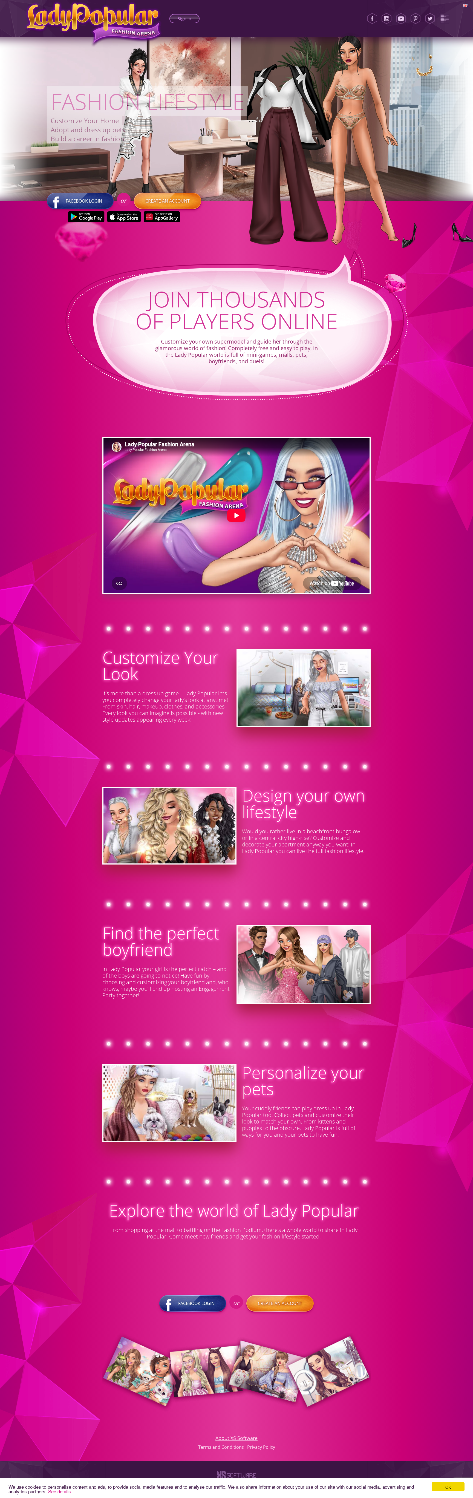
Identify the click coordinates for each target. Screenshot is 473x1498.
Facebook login (84, 201)
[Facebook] (372, 18)
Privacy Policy (261, 1447)
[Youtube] (401, 18)
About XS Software (236, 1438)
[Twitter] (430, 18)
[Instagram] (386, 18)
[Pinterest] (415, 18)
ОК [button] (448, 1486)
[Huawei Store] (161, 216)
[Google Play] (86, 216)
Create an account (167, 201)
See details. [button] (60, 1491)
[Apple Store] (124, 216)
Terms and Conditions (221, 1447)
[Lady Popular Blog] (444, 18)
